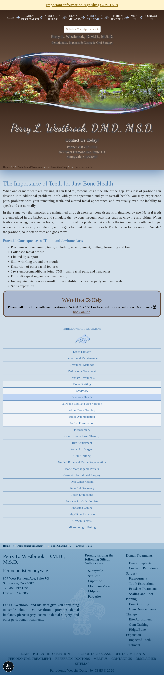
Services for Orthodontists (82, 501)
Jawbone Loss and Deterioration (82, 403)
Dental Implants (140, 563)
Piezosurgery (82, 429)
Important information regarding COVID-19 (82, 5)
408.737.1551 (87, 147)
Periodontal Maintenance (82, 358)
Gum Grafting (82, 455)
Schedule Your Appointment (82, 29)
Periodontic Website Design (69, 670)
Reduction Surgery (82, 449)
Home (10, 17)
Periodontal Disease (92, 654)
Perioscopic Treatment (82, 371)
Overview (82, 390)
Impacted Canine (82, 507)
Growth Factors (82, 520)
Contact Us (121, 659)
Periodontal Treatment (30, 167)
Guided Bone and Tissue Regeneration (82, 462)
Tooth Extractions (82, 494)
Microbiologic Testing (82, 527)
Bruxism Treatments (82, 377)
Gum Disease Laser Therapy (82, 436)
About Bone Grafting (82, 410)
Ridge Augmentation (82, 416)
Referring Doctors (72, 659)
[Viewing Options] (8, 666)
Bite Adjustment (82, 442)
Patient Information (51, 654)
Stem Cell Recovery (82, 488)
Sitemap (82, 664)
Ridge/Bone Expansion (82, 514)
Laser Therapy (82, 351)
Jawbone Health (82, 397)
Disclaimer (146, 659)
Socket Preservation (82, 423)
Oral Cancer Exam (82, 481)
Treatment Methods (82, 364)
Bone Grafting (59, 167)
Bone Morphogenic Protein (82, 468)
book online (81, 312)
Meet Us (101, 659)
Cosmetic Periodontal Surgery (82, 475)
